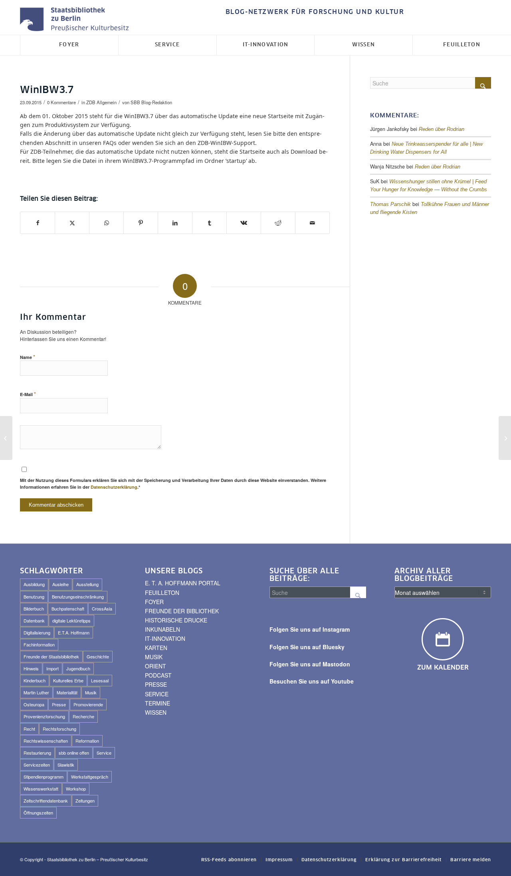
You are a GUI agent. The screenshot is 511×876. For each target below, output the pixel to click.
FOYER (154, 602)
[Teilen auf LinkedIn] (175, 223)
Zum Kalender (443, 667)
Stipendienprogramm (43, 776)
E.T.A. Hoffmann (73, 632)
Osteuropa (34, 704)
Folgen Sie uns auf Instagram (309, 629)
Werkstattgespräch (89, 776)
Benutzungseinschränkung (78, 596)
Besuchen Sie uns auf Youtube (311, 681)
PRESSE (156, 684)
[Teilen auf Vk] (244, 223)
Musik (91, 692)
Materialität (67, 692)
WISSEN (155, 712)
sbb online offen (74, 752)
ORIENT (155, 666)
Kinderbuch (35, 680)
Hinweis (31, 668)
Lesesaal (100, 680)
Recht (29, 728)
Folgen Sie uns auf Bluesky (307, 647)
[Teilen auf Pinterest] (141, 223)
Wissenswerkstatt (41, 788)
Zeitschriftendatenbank (46, 800)
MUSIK (153, 657)
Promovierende (88, 704)
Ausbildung (34, 584)
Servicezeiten (37, 764)
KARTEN (156, 648)
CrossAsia (102, 608)
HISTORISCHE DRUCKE (176, 620)
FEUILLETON (162, 593)
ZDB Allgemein (101, 102)
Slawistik (65, 764)
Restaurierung (37, 752)
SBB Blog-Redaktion (151, 102)
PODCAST (158, 675)
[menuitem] (313, 12)
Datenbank (34, 620)
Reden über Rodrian (441, 129)
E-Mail (28, 394)
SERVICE (156, 694)
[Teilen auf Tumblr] (209, 223)
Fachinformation (39, 644)
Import (52, 668)
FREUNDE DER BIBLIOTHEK (182, 611)
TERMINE (157, 703)
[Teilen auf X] (72, 223)
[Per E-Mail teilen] (312, 223)
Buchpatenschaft (67, 608)
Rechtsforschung (59, 728)
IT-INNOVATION (165, 638)
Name (27, 357)
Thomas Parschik (390, 204)
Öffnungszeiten (38, 812)
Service (104, 752)
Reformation (87, 740)
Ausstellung (87, 584)
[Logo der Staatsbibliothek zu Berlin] (76, 20)
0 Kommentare (61, 102)
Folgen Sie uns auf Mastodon (309, 664)
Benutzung (34, 596)
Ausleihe (60, 584)
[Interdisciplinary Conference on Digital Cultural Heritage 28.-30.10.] (6, 438)
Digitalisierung (37, 632)
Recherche (83, 716)
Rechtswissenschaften (46, 740)
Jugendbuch (78, 668)
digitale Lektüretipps (71, 620)
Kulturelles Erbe (68, 680)
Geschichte (98, 656)
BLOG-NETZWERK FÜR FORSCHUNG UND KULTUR (315, 12)
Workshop (76, 788)
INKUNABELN (162, 629)
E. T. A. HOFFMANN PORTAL (182, 583)
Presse (59, 704)
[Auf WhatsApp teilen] (106, 223)
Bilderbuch (34, 608)
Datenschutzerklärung (114, 487)
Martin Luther (36, 692)
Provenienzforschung (44, 716)
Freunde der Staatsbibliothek (51, 656)
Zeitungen (85, 800)
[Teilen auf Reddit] (278, 223)
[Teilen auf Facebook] (37, 223)
